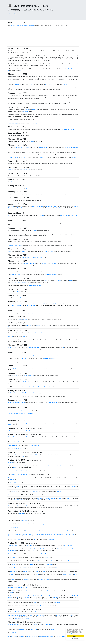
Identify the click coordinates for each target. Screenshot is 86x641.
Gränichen (31, 534)
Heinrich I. (13, 564)
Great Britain (43, 304)
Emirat (41, 548)
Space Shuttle (48, 84)
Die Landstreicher (25, 257)
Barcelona (31, 25)
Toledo (35, 602)
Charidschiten (18, 618)
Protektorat (47, 274)
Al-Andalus (45, 548)
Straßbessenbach (15, 534)
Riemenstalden (24, 471)
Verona (70, 574)
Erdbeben (10, 188)
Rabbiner (19, 505)
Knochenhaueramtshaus (15, 441)
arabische (12, 571)
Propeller (19, 305)
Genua (53, 498)
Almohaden (25, 520)
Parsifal (21, 271)
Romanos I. (10, 553)
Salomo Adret (11, 505)
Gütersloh (21, 513)
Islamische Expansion (13, 615)
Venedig (59, 498)
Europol (32, 141)
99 (23, 499)
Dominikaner (13, 474)
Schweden (30, 381)
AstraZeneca (35, 109)
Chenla (52, 629)
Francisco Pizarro (25, 436)
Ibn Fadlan (25, 571)
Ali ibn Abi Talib (40, 615)
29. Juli (10, 251)
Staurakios (55, 597)
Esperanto (54, 263)
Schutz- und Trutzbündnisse (20, 282)
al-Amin (29, 605)
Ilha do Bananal (41, 355)
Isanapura (21, 629)
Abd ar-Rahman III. (30, 548)
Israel (66, 68)
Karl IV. (54, 486)
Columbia (65, 84)
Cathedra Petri (15, 417)
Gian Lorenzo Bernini (27, 417)
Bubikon (20, 587)
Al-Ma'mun (42, 605)
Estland (16, 157)
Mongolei (35, 123)
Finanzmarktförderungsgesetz (23, 147)
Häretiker (53, 530)
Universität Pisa (13, 482)
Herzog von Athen (52, 466)
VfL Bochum (18, 291)
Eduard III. (10, 477)
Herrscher (35, 624)
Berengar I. (13, 557)
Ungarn (46, 557)
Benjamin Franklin (12, 347)
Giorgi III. (23, 524)
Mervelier (42, 534)
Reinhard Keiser (32, 386)
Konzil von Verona (41, 530)
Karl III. (12, 579)
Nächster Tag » (19, 14)
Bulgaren (12, 595)
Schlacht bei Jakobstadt (14, 402)
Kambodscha (33, 629)
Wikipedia (14, 632)
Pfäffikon (15, 587)
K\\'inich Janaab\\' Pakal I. (14, 624)
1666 (35, 417)
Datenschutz (21, 636)
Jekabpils (22, 402)
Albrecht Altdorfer (12, 445)
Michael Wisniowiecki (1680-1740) (34, 404)
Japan (20, 245)
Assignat (10, 326)
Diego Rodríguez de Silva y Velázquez (17, 413)
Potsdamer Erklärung (13, 245)
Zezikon (26, 587)
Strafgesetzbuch (54, 149)
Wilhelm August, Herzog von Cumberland (18, 368)
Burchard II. (49, 564)
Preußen (12, 282)
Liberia (19, 297)
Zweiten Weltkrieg (21, 207)
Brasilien (11, 355)
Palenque (48, 624)
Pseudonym (44, 263)
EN (8, 636)
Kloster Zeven (61, 368)
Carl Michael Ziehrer (37, 257)
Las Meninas (30, 413)
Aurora (25, 386)
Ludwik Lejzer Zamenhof (30, 263)
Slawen (11, 592)
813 (50, 605)
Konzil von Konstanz (15, 454)
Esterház (53, 358)
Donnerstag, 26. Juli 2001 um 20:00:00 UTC (30, 638)
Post (63, 347)
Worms (47, 579)
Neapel (19, 319)
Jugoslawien (28, 188)
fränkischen (15, 590)
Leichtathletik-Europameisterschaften (19, 25)
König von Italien (22, 517)
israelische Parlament (69, 129)
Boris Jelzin (23, 157)
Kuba (9, 215)
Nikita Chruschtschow (37, 206)
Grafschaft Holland (68, 545)
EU (20, 141)
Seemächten (49, 498)
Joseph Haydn (46, 358)
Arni (9, 534)
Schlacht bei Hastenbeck (39, 368)
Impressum (14, 636)
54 (27, 499)
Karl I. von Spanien (12, 436)
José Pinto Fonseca (22, 355)
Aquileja (64, 574)
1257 (68, 498)
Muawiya (58, 615)
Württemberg (57, 280)
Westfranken (26, 579)
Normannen (29, 545)
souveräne (30, 207)
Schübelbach (72, 534)
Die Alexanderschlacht (34, 445)
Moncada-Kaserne (64, 215)
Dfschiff (13, 305)
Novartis (27, 109)
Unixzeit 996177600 (13, 638)
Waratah (24, 251)
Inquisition (66, 530)
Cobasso (25, 319)
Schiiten (27, 618)
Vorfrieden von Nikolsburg (35, 285)
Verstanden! (75, 636)
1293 (21, 499)
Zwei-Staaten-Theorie (50, 206)
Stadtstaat (39, 498)
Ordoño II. (33, 550)
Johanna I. (10, 462)
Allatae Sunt (31, 375)
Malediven (12, 182)
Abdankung (15, 467)
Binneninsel (60, 355)
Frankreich (28, 325)
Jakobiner (38, 325)
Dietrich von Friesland (13, 545)
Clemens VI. (14, 491)
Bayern (45, 280)
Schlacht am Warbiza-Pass (47, 595)
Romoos (66, 534)
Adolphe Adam (35, 313)
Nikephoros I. (27, 597)
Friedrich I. (27, 530)
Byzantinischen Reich (46, 553)
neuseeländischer (25, 169)
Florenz (11, 466)
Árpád (37, 574)
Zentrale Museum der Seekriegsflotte (19, 392)
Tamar (29, 524)
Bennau (35, 230)
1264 (18, 499)
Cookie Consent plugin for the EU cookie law (75, 638)
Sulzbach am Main (12, 535)
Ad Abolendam (51, 539)
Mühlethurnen (11, 471)
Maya (41, 624)
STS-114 (31, 84)
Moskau (42, 157)
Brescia (75, 574)
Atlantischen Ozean (31, 305)
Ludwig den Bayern (34, 491)
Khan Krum (19, 595)
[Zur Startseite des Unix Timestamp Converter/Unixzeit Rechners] (10, 5)
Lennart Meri (11, 157)
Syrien (21, 70)
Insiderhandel (43, 149)
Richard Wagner (29, 271)
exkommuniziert (45, 454)
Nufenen (17, 471)
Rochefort (61, 534)
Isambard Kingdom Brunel (27, 304)
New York (10, 336)
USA (24, 336)
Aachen (26, 590)
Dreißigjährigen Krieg (28, 423)
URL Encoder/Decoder (31, 636)
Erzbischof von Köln (26, 430)
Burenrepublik (13, 274)
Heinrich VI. (10, 517)
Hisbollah (70, 68)
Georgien (43, 524)
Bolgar (37, 571)
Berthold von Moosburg (21, 474)
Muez (69, 560)
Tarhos (12, 574)
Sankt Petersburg (36, 392)
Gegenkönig (58, 567)
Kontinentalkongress (34, 347)
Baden (70, 280)
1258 (15, 499)
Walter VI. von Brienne (62, 466)
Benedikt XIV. (14, 375)
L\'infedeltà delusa (23, 358)
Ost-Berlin (11, 206)
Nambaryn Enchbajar (13, 123)
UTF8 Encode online (60, 636)
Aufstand (23, 466)
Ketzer (35, 539)
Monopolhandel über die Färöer (17, 448)
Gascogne (40, 560)
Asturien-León (60, 548)
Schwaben (31, 564)
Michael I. (38, 598)
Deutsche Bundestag (43, 147)
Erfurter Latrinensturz (13, 527)
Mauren (18, 548)
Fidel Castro (41, 215)
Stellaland (18, 274)
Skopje (22, 188)
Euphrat (31, 615)
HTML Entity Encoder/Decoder (46, 636)
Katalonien (57, 602)
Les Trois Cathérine (24, 313)
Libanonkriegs (39, 68)
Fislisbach (25, 534)
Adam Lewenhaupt (53, 402)
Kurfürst (17, 486)
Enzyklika (25, 375)
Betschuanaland (53, 274)
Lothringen (41, 579)
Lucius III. (19, 539)
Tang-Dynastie (18, 611)
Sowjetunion (59, 207)
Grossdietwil (37, 534)
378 (18, 597)
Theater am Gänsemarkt (44, 386)
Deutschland (24, 381)
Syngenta (25, 111)
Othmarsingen (48, 534)
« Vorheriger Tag (12, 14)
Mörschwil (10, 587)
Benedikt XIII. (34, 454)
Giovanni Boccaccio (13, 494)
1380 (39, 499)
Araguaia (34, 355)
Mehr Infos (71, 633)
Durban (45, 251)
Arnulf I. (14, 567)
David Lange (11, 169)
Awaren (75, 590)
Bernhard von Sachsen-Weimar (61, 423)
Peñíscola (22, 456)
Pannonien (49, 590)
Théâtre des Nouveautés (46, 313)
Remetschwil (56, 534)
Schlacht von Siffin (23, 615)
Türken (37, 611)
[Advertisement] (43, 37)
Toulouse (52, 560)
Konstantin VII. (36, 553)
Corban (21, 534)
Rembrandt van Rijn (17, 410)
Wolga (43, 571)
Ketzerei (59, 491)
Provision (12, 479)
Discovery (17, 84)
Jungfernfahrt (54, 304)
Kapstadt (52, 251)
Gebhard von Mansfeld (13, 430)
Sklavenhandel (38, 333)
